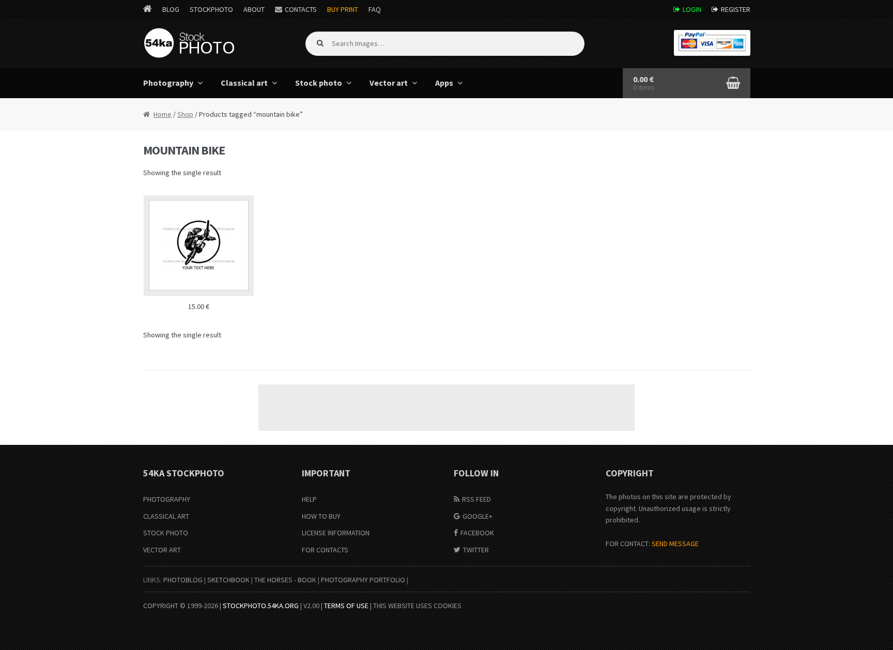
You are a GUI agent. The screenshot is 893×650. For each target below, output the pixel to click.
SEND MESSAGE (675, 543)
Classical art (244, 83)
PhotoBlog (183, 579)
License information (335, 532)
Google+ (477, 516)
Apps (444, 83)
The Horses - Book (285, 579)
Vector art (388, 83)
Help (309, 499)
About (254, 9)
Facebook (477, 532)
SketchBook (228, 579)
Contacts (301, 9)
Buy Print (342, 9)
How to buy (321, 516)
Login (692, 9)
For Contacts (325, 549)
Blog (170, 9)
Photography (168, 83)
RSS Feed (476, 499)
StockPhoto (211, 9)
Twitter (476, 549)
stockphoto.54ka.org (261, 605)
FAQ (374, 9)
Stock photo (318, 83)
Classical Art (166, 516)
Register (735, 9)
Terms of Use (346, 605)
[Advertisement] (446, 407)
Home (162, 114)
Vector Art (162, 549)
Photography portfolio (363, 579)
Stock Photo (165, 532)
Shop (185, 114)
